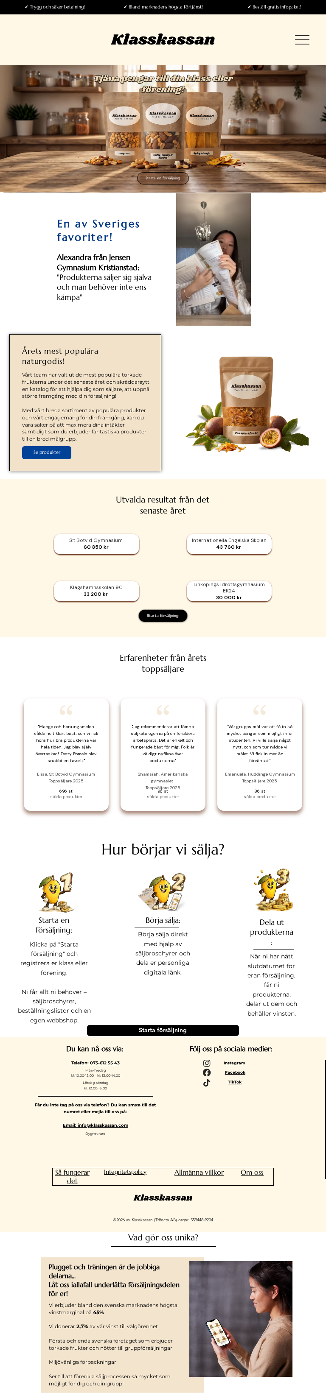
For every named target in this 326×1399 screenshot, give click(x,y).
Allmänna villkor (199, 1172)
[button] (236, 315)
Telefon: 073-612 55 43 (95, 1063)
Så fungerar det (72, 1176)
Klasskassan (163, 40)
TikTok (235, 1082)
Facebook (235, 1072)
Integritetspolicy (125, 1172)
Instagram (234, 1063)
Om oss (252, 1172)
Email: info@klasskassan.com (95, 1125)
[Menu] (302, 40)
